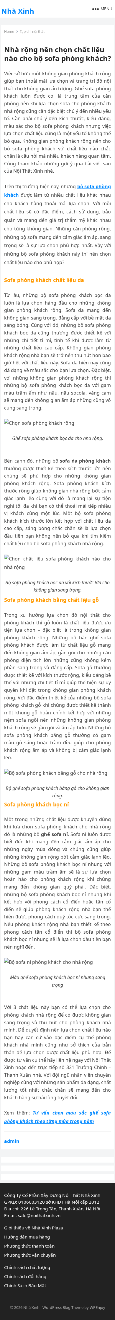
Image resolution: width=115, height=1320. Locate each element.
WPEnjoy (97, 1307)
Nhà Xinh (17, 11)
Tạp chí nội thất (32, 31)
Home (9, 31)
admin (11, 1141)
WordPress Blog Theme (62, 1307)
